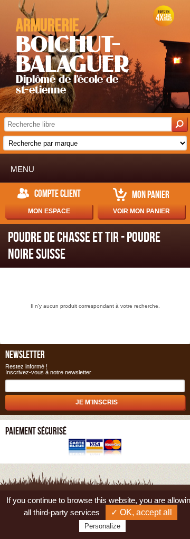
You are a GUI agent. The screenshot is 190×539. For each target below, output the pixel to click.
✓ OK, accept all (141, 512)
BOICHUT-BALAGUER (72, 55)
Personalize (102, 526)
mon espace (49, 211)
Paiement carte (95, 448)
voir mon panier (141, 211)
